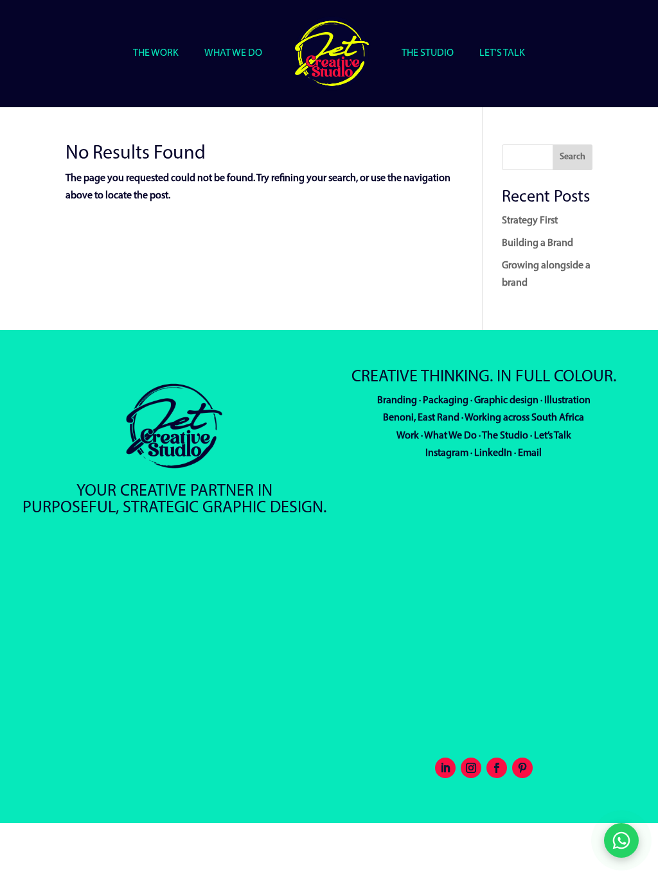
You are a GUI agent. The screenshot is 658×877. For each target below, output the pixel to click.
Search (572, 157)
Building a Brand (537, 243)
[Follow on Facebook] (496, 768)
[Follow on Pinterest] (522, 768)
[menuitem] (155, 53)
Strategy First (530, 221)
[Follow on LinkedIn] (445, 768)
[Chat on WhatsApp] (621, 840)
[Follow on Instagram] (471, 768)
